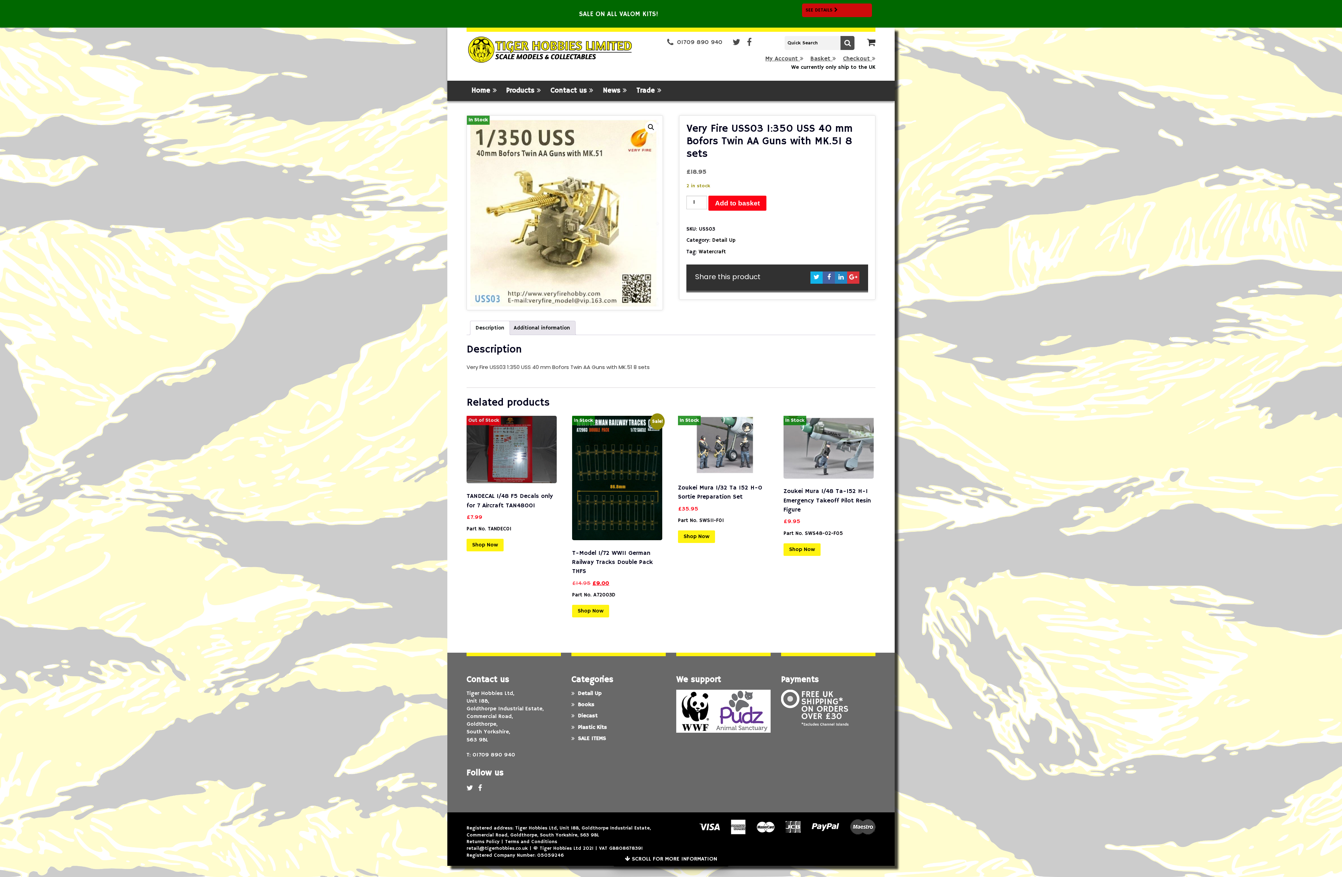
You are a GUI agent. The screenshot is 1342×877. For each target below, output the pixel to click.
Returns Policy (483, 842)
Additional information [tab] (542, 328)
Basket (821, 59)
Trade (646, 90)
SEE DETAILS (820, 10)
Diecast (588, 715)
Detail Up (724, 240)
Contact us (569, 90)
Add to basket (737, 203)
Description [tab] (490, 328)
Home (482, 90)
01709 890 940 (699, 42)
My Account (782, 59)
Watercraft (712, 251)
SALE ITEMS (592, 738)
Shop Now (485, 545)
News (613, 90)
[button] (651, 127)
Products (521, 90)
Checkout (857, 59)
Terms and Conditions (531, 842)
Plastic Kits (592, 727)
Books (586, 704)
